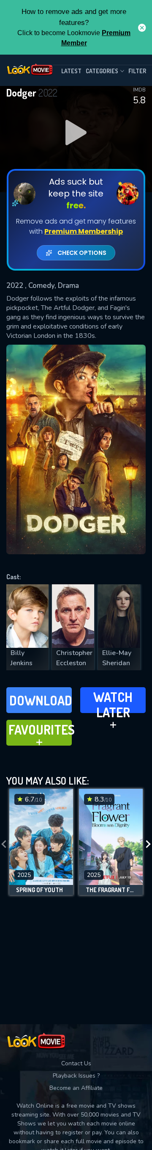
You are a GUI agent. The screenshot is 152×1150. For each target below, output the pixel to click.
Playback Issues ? (76, 1076)
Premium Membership (83, 231)
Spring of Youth (39, 890)
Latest (71, 71)
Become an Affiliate (76, 1088)
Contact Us (76, 1063)
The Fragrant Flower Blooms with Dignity (111, 890)
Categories (102, 71)
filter (137, 71)
